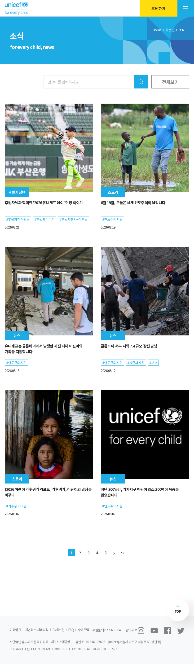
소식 (182, 29)
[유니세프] (16, 8)
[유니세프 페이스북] (167, 630)
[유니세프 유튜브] (154, 630)
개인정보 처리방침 (36, 629)
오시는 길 (58, 629)
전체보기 (170, 82)
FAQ (71, 629)
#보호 (153, 362)
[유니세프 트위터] (181, 630)
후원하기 (158, 8)
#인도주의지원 (112, 219)
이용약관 (15, 629)
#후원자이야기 (44, 219)
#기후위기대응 (16, 506)
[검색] (141, 81)
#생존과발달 (136, 362)
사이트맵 (83, 629)
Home (157, 29)
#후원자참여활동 (18, 219)
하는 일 (170, 29)
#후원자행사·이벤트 (73, 219)
